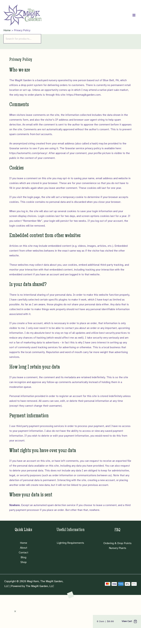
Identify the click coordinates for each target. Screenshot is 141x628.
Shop (23, 562)
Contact (23, 552)
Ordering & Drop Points (117, 543)
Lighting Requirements (70, 543)
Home (23, 543)
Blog (23, 557)
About (23, 547)
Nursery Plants (117, 548)
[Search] (4, 46)
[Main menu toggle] (134, 15)
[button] (15, 611)
